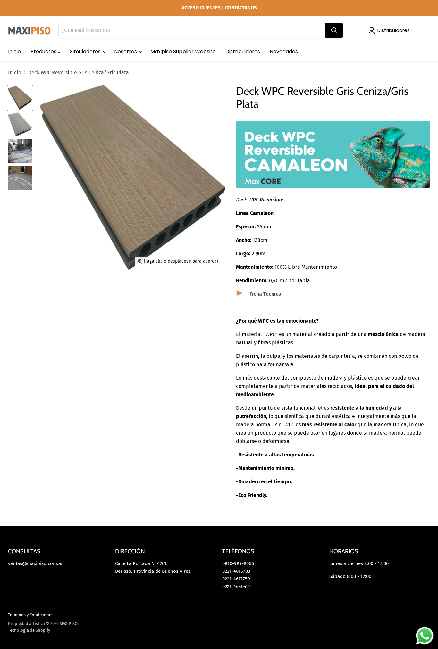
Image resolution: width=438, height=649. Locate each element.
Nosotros (126, 51)
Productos (44, 51)
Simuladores (86, 51)
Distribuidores (393, 30)
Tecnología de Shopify (29, 630)
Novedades (284, 51)
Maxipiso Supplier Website (183, 51)
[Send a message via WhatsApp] (425, 636)
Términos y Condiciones (30, 614)
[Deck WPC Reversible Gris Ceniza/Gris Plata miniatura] (20, 98)
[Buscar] (334, 30)
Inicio (14, 51)
